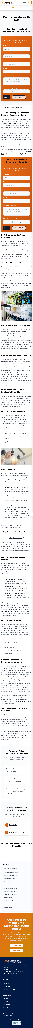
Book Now (16, 950)
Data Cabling (7, 986)
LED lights (16, 487)
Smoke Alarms (8, 897)
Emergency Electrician (10, 989)
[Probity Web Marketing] (16, 1023)
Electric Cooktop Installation (12, 885)
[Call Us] (20, 7)
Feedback (6, 1001)
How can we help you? (9, 76)
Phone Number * (7, 53)
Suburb (5, 68)
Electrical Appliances (10, 881)
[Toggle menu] (28, 7)
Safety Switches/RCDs (10, 894)
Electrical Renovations (10, 888)
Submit (6, 97)
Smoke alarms (9, 645)
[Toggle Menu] (31, 514)
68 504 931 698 (12, 973)
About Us (6, 1007)
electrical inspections (7, 679)
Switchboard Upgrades (10, 901)
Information (6, 998)
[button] (16, 770)
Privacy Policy (7, 1015)
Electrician (6, 983)
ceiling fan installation (15, 538)
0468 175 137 (19, 97)
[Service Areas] (5, 7)
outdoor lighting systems (12, 509)
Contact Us (6, 1004)
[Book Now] (13, 7)
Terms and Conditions (9, 1013)
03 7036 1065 (25, 2)
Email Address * (7, 61)
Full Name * (6, 45)
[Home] (7, 2)
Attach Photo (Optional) (10, 88)
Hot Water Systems (9, 891)
